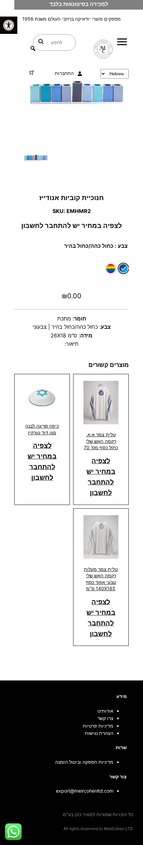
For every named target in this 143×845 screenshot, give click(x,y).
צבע (123, 246)
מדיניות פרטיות (98, 726)
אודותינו (105, 711)
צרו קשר (105, 718)
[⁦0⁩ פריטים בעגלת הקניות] (32, 72)
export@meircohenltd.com (84, 791)
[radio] (123, 268)
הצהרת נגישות (99, 733)
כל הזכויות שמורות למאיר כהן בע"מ (98, 814)
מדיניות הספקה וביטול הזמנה (84, 762)
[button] (8, 25)
